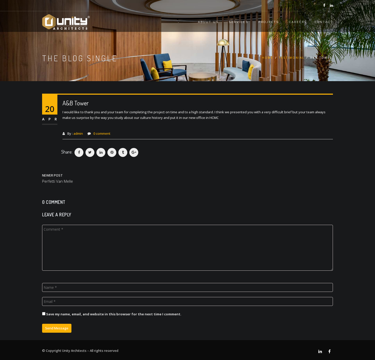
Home (267, 57)
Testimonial (291, 57)
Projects (268, 22)
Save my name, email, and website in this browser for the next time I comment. (113, 314)
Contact (324, 22)
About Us (208, 22)
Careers (298, 22)
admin (78, 133)
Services (238, 22)
